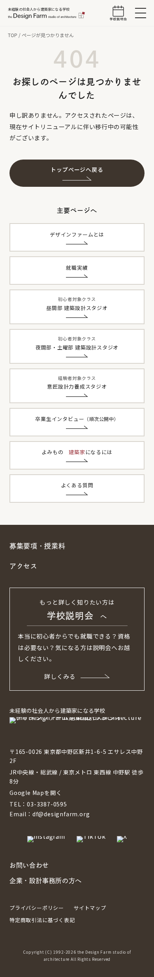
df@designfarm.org (61, 814)
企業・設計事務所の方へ (45, 880)
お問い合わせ (29, 865)
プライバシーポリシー (36, 907)
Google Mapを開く (35, 793)
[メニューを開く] (140, 13)
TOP (12, 35)
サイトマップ (89, 907)
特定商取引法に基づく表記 (42, 920)
